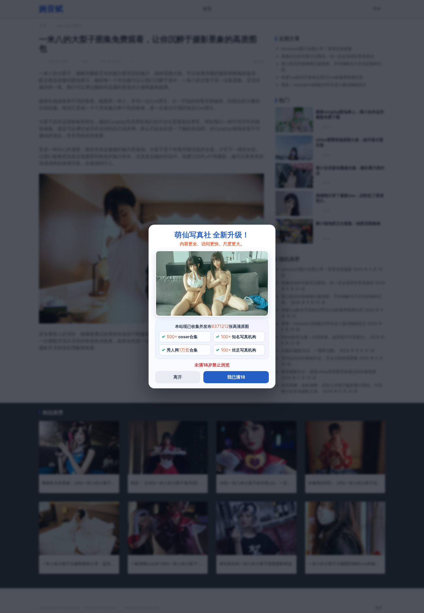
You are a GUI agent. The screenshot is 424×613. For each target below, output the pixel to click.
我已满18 (236, 377)
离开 (177, 377)
